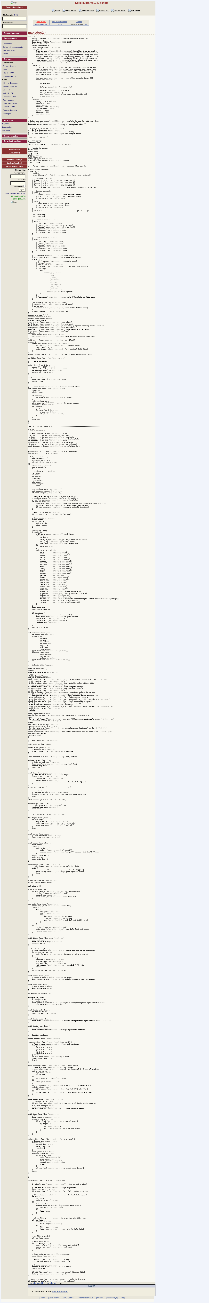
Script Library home (14, 7)
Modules (6, 86)
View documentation (59, 22)
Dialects (6, 107)
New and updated (11, 33)
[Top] (123, 1298)
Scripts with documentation (13, 47)
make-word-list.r (38, 1283)
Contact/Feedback (14, 163)
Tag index (8, 59)
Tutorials (6, 76)
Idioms (13, 76)
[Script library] (53, 1298)
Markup (11, 100)
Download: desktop (12, 141)
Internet (14, 86)
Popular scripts (10, 38)
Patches (13, 110)
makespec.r (53, 1283)
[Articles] (99, 1298)
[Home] (14, 3)
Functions (14, 83)
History (59, 24)
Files (14, 97)
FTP (9, 90)
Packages (7, 114)
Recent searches (11, 136)
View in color (41, 22)
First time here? (9, 50)
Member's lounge (14, 159)
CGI (4, 90)
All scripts (8, 120)
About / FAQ (14, 153)
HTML (5, 103)
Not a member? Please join (15, 193)
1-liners (6, 83)
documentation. (60, 1291)
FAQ (12, 73)
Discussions (8, 44)
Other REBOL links (14, 166)
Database (6, 97)
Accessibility (14, 149)
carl (85, 24)
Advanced (6, 131)
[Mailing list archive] (85, 1298)
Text (4, 100)
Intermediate (7, 127)
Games (13, 66)
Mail (4, 93)
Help (16, 15)
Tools (5, 69)
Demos (5, 66)
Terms (5, 54)
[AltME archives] (68, 1298)
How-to (5, 73)
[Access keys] (112, 1298)
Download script (41, 24)
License (79, 22)
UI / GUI (11, 93)
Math (13, 107)
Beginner (5, 124)
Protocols (13, 103)
